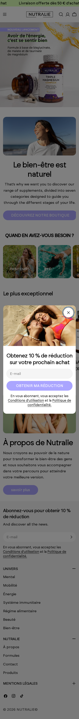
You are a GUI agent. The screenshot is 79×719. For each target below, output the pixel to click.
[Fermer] (68, 312)
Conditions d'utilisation (26, 400)
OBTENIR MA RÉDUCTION (39, 386)
